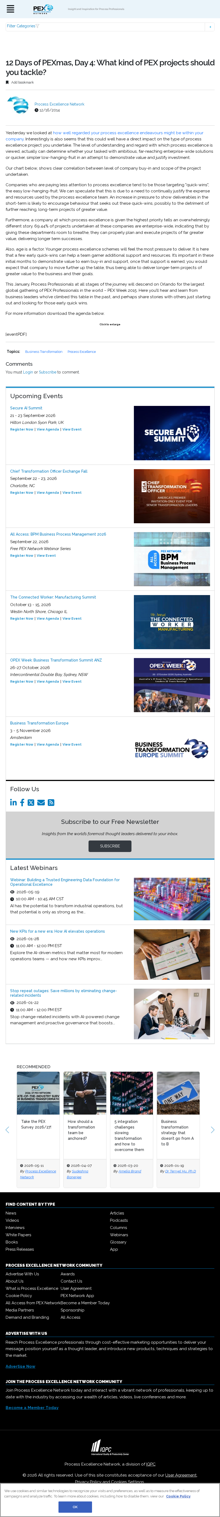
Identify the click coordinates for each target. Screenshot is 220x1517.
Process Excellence (82, 352)
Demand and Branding (27, 1317)
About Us (14, 1281)
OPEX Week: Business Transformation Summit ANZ (56, 660)
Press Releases (20, 1249)
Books (12, 1242)
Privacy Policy (88, 1481)
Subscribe (47, 372)
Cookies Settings (127, 1481)
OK (75, 1507)
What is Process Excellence (32, 1288)
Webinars (119, 1234)
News (11, 1213)
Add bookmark (22, 82)
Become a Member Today (85, 1303)
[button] (110, 27)
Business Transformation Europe (39, 723)
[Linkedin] (14, 804)
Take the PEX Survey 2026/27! (36, 1124)
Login (28, 372)
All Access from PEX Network (33, 1303)
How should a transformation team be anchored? (81, 1130)
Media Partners (20, 1310)
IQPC (151, 1464)
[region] (110, 1500)
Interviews (15, 1227)
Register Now (21, 429)
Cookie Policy (19, 1295)
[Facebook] (23, 804)
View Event (72, 429)
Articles (117, 1213)
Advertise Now (20, 1366)
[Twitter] (32, 804)
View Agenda (48, 429)
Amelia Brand (130, 1171)
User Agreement (76, 1288)
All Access (70, 1317)
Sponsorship (73, 1310)
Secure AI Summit (26, 408)
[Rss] (52, 804)
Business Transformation (44, 352)
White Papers (18, 1234)
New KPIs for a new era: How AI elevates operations (57, 931)
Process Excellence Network (59, 104)
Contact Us (71, 1281)
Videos (12, 1220)
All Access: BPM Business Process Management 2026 (58, 534)
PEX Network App (77, 1295)
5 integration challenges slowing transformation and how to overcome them (129, 1135)
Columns (118, 1227)
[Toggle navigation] (10, 9)
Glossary (118, 1242)
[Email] (42, 804)
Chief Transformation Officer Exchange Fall (48, 471)
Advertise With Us (22, 1274)
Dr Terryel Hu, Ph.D (180, 1171)
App (114, 1249)
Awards (68, 1274)
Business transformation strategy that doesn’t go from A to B (177, 1132)
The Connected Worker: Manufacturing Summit (53, 597)
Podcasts (119, 1220)
